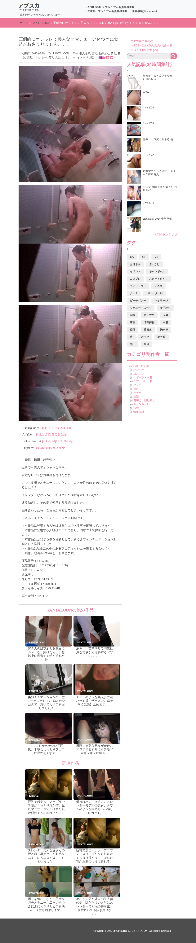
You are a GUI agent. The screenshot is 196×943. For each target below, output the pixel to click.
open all (133, 366)
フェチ (137, 385)
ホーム (24, 22)
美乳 (51, 57)
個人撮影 (84, 53)
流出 (29, 57)
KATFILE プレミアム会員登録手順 (106, 11)
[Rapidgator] (100, 57)
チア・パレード (142, 381)
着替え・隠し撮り (144, 400)
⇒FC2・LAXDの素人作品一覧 (151, 45)
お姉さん (104, 53)
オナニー (70, 57)
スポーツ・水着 (142, 377)
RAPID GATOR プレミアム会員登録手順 (110, 7)
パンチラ (138, 369)
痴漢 (136, 396)
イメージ (82, 57)
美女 (113, 53)
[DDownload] (107, 57)
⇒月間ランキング (165, 234)
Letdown (33, 795)
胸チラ (137, 392)
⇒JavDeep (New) (142, 40)
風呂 (92, 57)
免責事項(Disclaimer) (144, 11)
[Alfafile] (103, 57)
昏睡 (136, 408)
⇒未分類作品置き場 (144, 50)
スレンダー (40, 57)
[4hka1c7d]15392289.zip (55, 427)
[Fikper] (111, 57)
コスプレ (138, 373)
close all (144, 366)
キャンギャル (141, 404)
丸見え (59, 57)
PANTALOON (41, 22)
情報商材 (138, 411)
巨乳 (94, 53)
